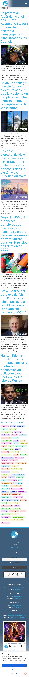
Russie (20, 426)
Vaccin (17, 432)
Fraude (5, 480)
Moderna (20, 477)
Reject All (14, 673)
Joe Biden (6, 437)
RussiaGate (6, 517)
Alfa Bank (6, 488)
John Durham (7, 454)
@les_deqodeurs (16, 605)
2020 (16, 443)
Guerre (13, 491)
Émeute (5, 491)
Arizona (23, 454)
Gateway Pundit (21, 463)
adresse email (14, 557)
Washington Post (8, 457)
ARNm (5, 460)
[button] (26, 3)
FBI (13, 426)
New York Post (15, 486)
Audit (4, 514)
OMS (18, 449)
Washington (6, 508)
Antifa (5, 494)
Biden (15, 434)
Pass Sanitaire (16, 469)
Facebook (14, 452)
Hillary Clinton (7, 440)
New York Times (7, 449)
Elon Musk (13, 460)
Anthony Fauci (21, 446)
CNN (11, 446)
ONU (17, 505)
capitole (5, 452)
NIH (20, 480)
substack (5, 471)
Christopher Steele (8, 520)
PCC (4, 477)
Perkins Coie (6, 497)
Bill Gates (16, 508)
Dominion (22, 491)
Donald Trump (7, 432)
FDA (16, 454)
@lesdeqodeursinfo (19, 596)
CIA (16, 440)
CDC (4, 446)
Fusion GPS (17, 497)
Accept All (14, 665)
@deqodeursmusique (17, 614)
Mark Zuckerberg (18, 517)
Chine (5, 429)
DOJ (22, 511)
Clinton (19, 520)
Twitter (15, 437)
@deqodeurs (18, 589)
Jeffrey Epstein (7, 505)
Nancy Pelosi (14, 514)
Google (23, 500)
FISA (4, 503)
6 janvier (5, 466)
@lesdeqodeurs (18, 598)
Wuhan (24, 443)
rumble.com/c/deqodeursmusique (17, 615)
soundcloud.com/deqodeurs (18, 617)
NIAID (5, 511)
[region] (14, 664)
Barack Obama (16, 488)
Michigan (5, 522)
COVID (5, 426)
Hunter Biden (7, 443)
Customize (14, 669)
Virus (15, 500)
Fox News (15, 466)
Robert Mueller (14, 503)
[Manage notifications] (25, 674)
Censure (14, 471)
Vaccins (5, 486)
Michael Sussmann (18, 474)
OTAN (11, 477)
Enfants (13, 480)
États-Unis (19, 457)
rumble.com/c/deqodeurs (18, 587)
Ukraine (23, 434)
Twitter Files (6, 500)
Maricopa (6, 469)
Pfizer (23, 440)
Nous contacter (14, 547)
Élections (6, 434)
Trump (13, 429)
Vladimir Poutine (8, 463)
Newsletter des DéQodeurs (15, 563)
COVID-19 (6, 474)
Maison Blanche (7, 483)
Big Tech (18, 483)
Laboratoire (13, 511)
